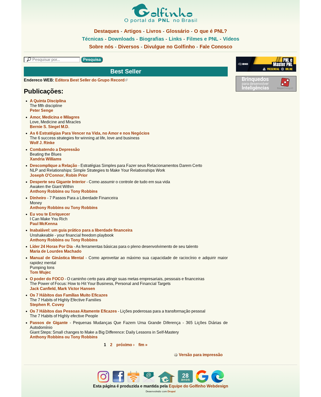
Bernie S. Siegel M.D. (49, 127)
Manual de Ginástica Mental (57, 258)
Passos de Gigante (49, 323)
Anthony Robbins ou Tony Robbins (64, 191)
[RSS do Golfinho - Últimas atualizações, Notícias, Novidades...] (133, 381)
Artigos (132, 31)
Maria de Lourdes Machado (56, 251)
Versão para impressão (201, 355)
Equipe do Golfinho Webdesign (198, 386)
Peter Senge (41, 110)
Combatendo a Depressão (55, 149)
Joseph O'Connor (47, 175)
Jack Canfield (43, 288)
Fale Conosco (216, 46)
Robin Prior (77, 175)
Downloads (121, 39)
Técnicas (92, 39)
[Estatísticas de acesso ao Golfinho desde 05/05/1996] (185, 381)
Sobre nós (101, 46)
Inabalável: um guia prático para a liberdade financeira (81, 230)
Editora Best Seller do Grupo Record (90, 80)
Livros (153, 31)
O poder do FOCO (47, 279)
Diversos (128, 46)
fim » (142, 345)
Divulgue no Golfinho (169, 46)
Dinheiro (38, 198)
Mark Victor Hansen (76, 288)
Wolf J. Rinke (42, 143)
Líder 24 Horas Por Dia (51, 246)
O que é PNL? (210, 31)
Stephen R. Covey (47, 305)
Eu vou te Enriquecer (50, 214)
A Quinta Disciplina (48, 101)
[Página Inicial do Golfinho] (166, 381)
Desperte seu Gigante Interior (58, 182)
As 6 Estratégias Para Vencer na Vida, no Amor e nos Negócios (89, 133)
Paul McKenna (43, 224)
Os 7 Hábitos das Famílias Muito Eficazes (69, 295)
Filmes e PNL (202, 39)
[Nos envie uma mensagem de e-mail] (148, 381)
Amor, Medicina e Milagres (54, 117)
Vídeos (231, 39)
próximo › (125, 345)
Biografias (151, 39)
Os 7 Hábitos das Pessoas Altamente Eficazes (73, 311)
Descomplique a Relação (53, 165)
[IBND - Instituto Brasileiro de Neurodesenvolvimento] (264, 73)
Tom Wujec (40, 272)
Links (175, 39)
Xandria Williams (45, 159)
